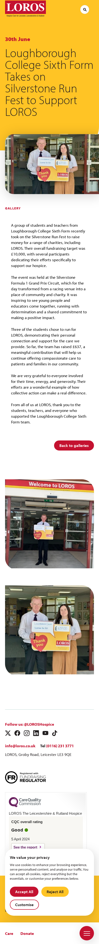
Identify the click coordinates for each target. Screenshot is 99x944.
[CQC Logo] (25, 806)
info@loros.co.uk (20, 745)
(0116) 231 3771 (60, 745)
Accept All (24, 891)
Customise (24, 904)
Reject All (55, 891)
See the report (25, 847)
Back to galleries (74, 445)
